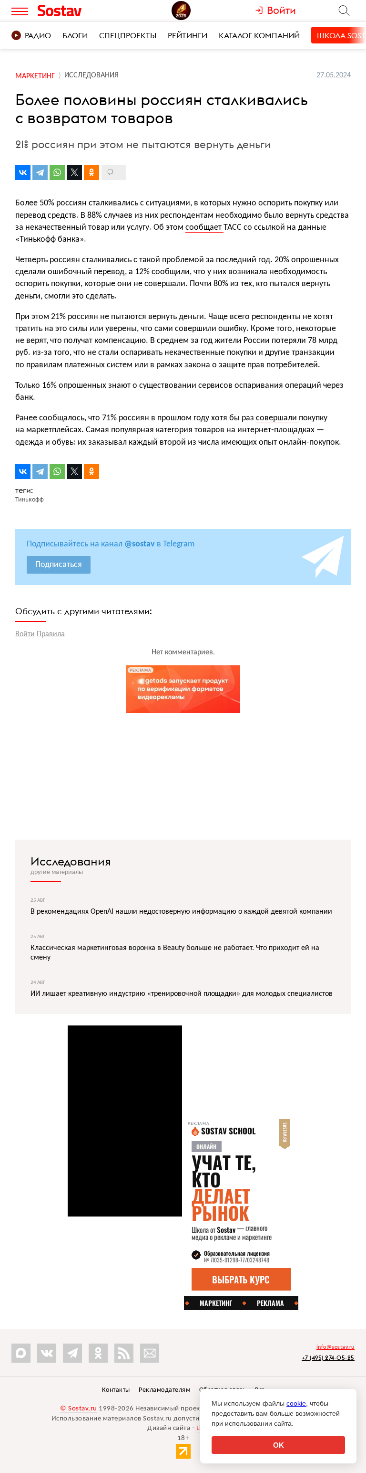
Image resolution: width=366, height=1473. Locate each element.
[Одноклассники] (91, 172)
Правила (51, 634)
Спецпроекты (127, 35)
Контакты (116, 1390)
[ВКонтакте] (22, 172)
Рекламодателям (164, 1390)
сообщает (204, 227)
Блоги (75, 35)
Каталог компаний (259, 35)
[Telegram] (40, 172)
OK (278, 1445)
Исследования (70, 861)
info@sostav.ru (335, 1347)
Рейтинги (187, 35)
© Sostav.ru (78, 1408)
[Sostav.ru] (77, 10)
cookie (296, 1403)
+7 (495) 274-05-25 (328, 1357)
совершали (277, 418)
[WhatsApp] (57, 172)
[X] (74, 172)
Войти (25, 634)
